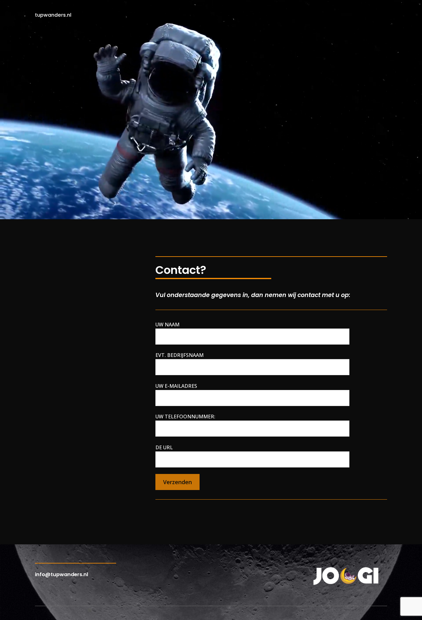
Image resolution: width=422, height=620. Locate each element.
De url (164, 447)
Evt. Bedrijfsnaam (179, 355)
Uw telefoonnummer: (185, 416)
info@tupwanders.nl (61, 574)
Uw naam (167, 324)
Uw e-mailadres (176, 386)
